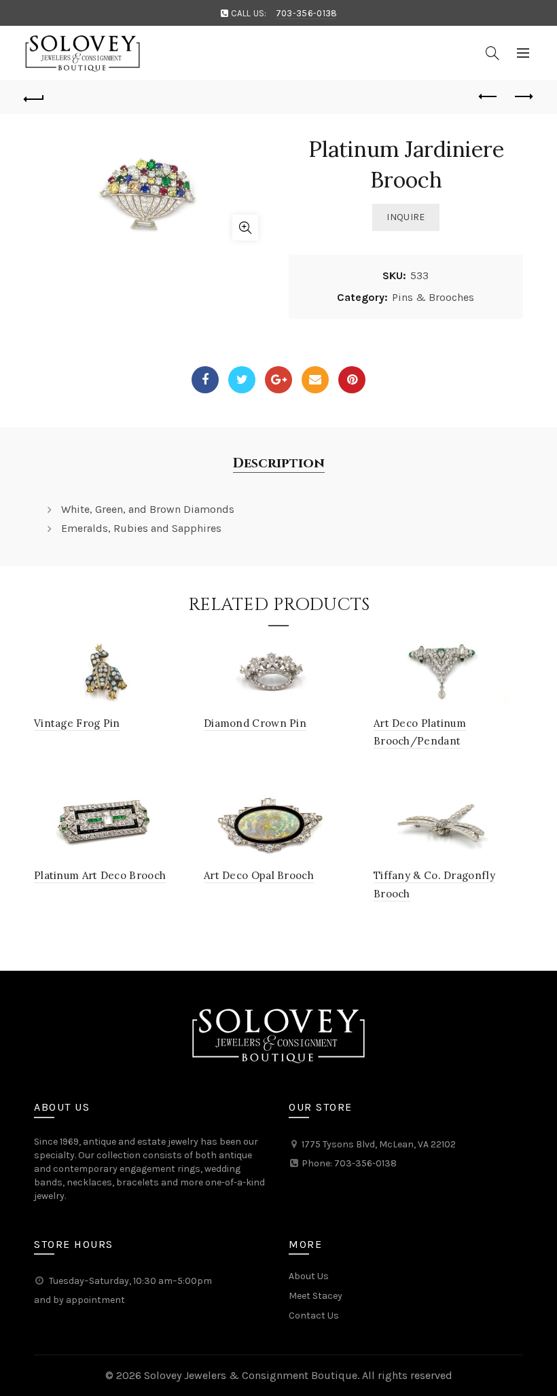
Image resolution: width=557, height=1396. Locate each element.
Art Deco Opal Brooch (259, 875)
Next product (523, 97)
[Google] (278, 379)
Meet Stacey (315, 1296)
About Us (309, 1276)
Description (279, 463)
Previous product (489, 97)
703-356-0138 (307, 13)
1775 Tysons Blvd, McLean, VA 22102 (379, 1144)
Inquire (406, 217)
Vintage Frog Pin (77, 723)
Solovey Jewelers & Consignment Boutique (250, 1375)
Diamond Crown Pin (255, 723)
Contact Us (314, 1315)
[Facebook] (205, 379)
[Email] (315, 379)
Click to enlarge (245, 227)
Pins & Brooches (433, 297)
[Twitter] (241, 379)
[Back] (35, 97)
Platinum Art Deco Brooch (100, 875)
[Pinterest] (351, 379)
